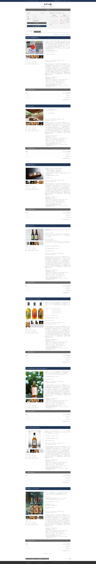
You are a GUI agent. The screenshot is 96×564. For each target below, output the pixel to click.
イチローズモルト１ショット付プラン (33, 298)
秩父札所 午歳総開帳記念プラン (32, 37)
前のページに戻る (29, 558)
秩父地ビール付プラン (30, 225)
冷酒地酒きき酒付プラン (31, 164)
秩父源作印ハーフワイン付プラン (32, 488)
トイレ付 (27, 95)
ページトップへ (67, 558)
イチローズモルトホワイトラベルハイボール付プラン (36, 368)
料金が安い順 (63, 34)
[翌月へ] (68, 15)
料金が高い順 (68, 34)
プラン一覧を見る (29, 31)
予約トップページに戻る (44, 558)
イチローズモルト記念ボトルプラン (33, 427)
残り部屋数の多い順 (56, 34)
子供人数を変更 (35, 20)
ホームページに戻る (36, 558)
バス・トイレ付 (28, 97)
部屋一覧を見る (37, 31)
